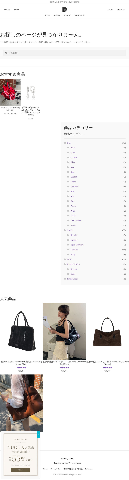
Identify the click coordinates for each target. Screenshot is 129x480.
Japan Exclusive (77, 244)
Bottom (74, 269)
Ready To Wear (73, 264)
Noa (72, 196)
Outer (73, 273)
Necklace (74, 249)
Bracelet (74, 235)
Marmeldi (74, 186)
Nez (72, 191)
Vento (73, 225)
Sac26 (73, 215)
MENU (47, 15)
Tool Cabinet (76, 220)
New (69, 259)
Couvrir (74, 157)
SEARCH (57, 15)
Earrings (74, 240)
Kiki (72, 171)
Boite (73, 147)
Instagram (79, 15)
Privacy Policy (56, 469)
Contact (45, 469)
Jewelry (70, 230)
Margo (73, 181)
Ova (72, 201)
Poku (73, 210)
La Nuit (74, 176)
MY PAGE (121, 9)
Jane (72, 167)
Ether (73, 162)
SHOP (16, 9)
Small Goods (72, 278)
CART (67, 15)
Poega (73, 206)
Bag (69, 142)
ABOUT (7, 9)
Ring (73, 254)
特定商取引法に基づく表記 (73, 469)
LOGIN (110, 9)
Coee (73, 152)
